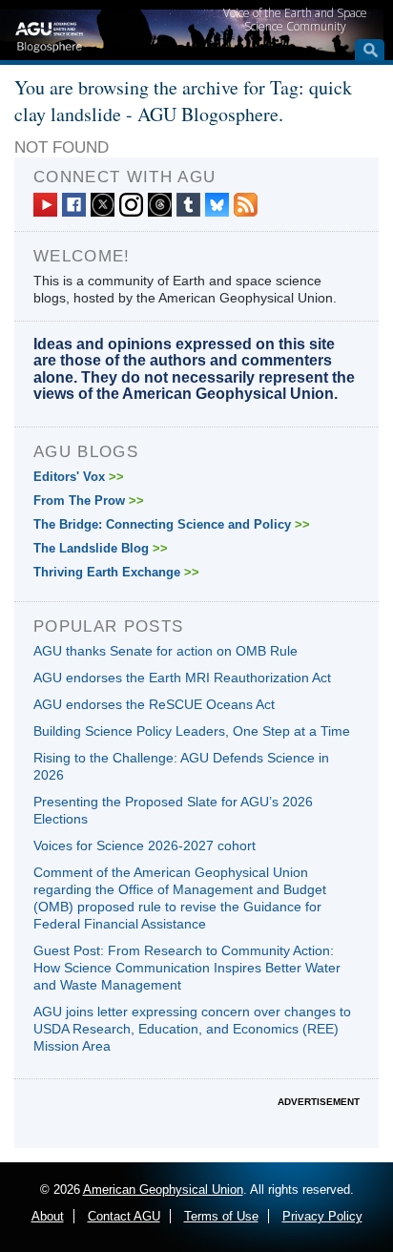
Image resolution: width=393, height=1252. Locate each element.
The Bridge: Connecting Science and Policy (171, 524)
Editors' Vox (78, 477)
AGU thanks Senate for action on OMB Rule (165, 650)
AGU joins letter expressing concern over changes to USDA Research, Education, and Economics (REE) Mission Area (192, 1029)
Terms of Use (221, 1216)
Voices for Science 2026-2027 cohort (144, 845)
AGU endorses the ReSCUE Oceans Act (154, 704)
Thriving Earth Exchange (116, 572)
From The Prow (88, 500)
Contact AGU (124, 1216)
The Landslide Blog (100, 548)
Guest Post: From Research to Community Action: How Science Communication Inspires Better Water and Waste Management (187, 967)
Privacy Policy (322, 1216)
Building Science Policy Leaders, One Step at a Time (191, 731)
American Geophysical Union (163, 1189)
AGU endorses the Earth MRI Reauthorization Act (182, 677)
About (47, 1216)
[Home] (49, 34)
